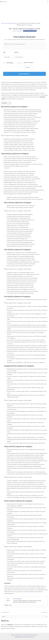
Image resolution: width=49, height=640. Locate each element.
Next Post (45, 612)
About (12, 635)
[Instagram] (7, 605)
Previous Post (5, 612)
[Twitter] (9, 605)
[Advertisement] (24, 12)
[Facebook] (10, 605)
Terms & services (34, 635)
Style (4, 52)
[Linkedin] (5, 605)
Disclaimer (26, 635)
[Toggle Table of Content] (9, 103)
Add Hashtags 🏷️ (10, 62)
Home (2, 23)
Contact (17, 635)
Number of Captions (28, 62)
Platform (16, 52)
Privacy (21, 635)
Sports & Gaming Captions (11, 23)
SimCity (29, 306)
